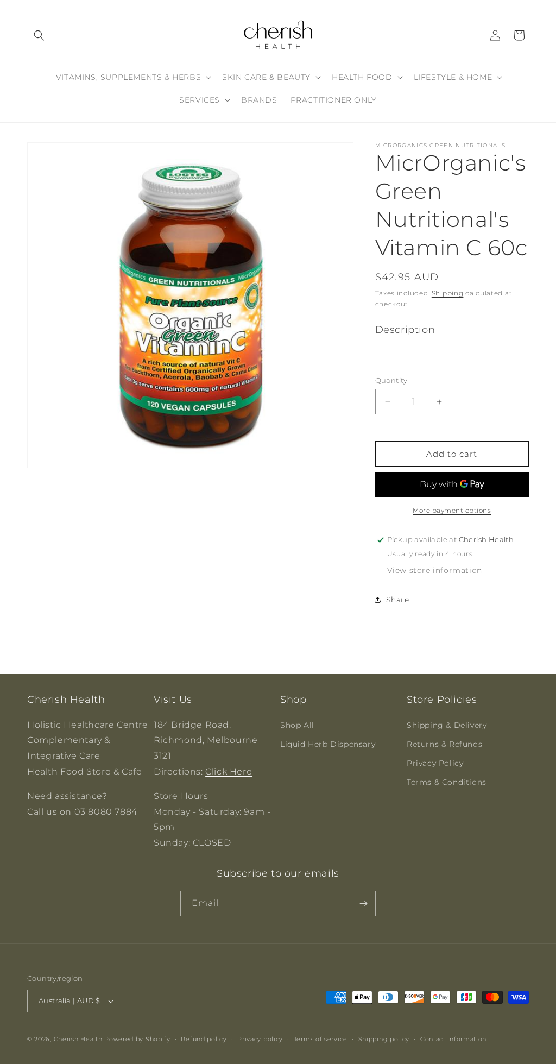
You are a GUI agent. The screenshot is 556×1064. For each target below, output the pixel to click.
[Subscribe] (363, 903)
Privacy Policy (435, 763)
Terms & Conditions (446, 782)
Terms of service (321, 1039)
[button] (39, 35)
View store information (434, 570)
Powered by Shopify (137, 1039)
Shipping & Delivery (446, 725)
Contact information (453, 1039)
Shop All (297, 725)
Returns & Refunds (444, 744)
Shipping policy (384, 1039)
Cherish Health (78, 1039)
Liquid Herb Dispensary (327, 744)
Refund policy (203, 1039)
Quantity (391, 380)
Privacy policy (260, 1039)
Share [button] (397, 600)
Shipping (448, 293)
